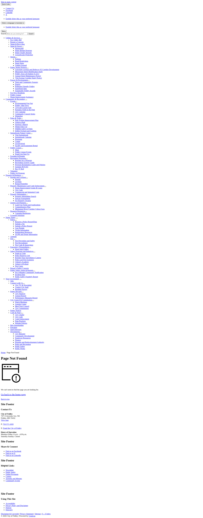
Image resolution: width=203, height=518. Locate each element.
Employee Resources (23, 338)
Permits (18, 179)
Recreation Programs (18, 158)
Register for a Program (23, 160)
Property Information (18, 194)
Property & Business (13, 175)
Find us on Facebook (13, 451)
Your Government (12, 279)
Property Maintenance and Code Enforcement (27, 186)
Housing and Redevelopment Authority (29, 342)
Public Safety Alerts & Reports (21, 270)
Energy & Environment (19, 80)
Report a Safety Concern (19, 268)
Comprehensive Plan (22, 207)
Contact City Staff (21, 287)
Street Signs (19, 63)
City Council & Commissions (21, 300)
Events (12, 101)
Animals (13, 237)
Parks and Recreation (23, 344)
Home (3, 353)
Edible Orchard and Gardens (25, 131)
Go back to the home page (13, 394)
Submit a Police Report (23, 226)
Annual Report (20, 296)
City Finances (20, 294)
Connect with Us (16, 283)
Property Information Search (25, 196)
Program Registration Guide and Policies (30, 165)
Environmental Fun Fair (24, 103)
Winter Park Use (21, 127)
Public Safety (11, 218)
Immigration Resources (23, 232)
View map (5, 420)
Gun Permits (19, 228)
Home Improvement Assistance (21, 97)
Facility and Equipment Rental (26, 146)
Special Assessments (22, 199)
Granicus (32, 516)
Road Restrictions (21, 61)
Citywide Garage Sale (23, 108)
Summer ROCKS (21, 167)
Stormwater (19, 48)
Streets (12, 57)
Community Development (24, 336)
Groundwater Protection (24, 55)
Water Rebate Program (23, 51)
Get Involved (20, 144)
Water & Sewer (16, 46)
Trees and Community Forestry (26, 82)
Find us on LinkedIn (13, 455)
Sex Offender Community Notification (29, 273)
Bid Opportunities (17, 325)
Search (3, 34)
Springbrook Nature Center (20, 133)
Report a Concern (16, 42)
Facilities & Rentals (17, 156)
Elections (13, 327)
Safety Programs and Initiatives (21, 251)
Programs (18, 139)
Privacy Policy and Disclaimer (17, 506)
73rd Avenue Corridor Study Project (28, 78)
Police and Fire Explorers (24, 260)
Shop (17, 150)
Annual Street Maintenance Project (28, 76)
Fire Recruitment (21, 243)
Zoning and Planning (18, 203)
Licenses (18, 182)
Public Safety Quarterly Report (26, 277)
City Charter (19, 315)
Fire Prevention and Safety (25, 241)
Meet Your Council (22, 306)
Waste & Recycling (17, 44)
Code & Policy (15, 313)
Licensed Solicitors (17, 215)
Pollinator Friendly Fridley (25, 86)
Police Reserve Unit (22, 256)
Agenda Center (20, 304)
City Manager (20, 334)
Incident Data (20, 275)
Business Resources (17, 211)
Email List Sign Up (22, 154)
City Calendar (20, 112)
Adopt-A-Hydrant (21, 264)
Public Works (20, 349)
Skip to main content (8, 2)
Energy (17, 84)
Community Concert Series (25, 114)
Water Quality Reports (23, 53)
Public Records (16, 292)
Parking (18, 59)
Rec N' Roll (19, 169)
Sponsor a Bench (21, 125)
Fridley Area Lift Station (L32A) (27, 74)
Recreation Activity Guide (24, 163)
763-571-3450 (8, 424)
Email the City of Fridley (12, 428)
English (22, 19)
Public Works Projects (18, 67)
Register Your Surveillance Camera (28, 258)
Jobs (12, 281)
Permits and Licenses (18, 177)
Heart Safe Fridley (22, 249)
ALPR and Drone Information (26, 234)
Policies (8, 508)
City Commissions (22, 308)
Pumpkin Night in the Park (25, 110)
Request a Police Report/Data (26, 222)
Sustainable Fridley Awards (25, 91)
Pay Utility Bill (15, 40)
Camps (17, 141)
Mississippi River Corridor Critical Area (30, 209)
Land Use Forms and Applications (27, 205)
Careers (8, 476)
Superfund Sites (21, 89)
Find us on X (10, 453)
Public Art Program (17, 173)
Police (12, 220)
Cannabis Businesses (23, 213)
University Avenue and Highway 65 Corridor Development (37, 70)
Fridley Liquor (15, 95)
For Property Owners (23, 201)
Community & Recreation (15, 99)
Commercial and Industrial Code (27, 192)
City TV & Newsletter (23, 285)
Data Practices (20, 321)
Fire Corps (19, 266)
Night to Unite (20, 253)
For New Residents (17, 93)
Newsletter (10, 470)
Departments (15, 332)
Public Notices (15, 311)
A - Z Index (46, 514)
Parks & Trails (15, 118)
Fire (11, 239)
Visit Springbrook (21, 135)
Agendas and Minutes (14, 479)
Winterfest (19, 116)
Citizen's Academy (22, 262)
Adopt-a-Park (20, 122)
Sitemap (38, 514)
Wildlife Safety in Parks (24, 129)
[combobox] (13, 23)
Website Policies (21, 323)
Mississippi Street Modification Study (29, 72)
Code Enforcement (22, 319)
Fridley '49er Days (22, 106)
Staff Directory (15, 330)
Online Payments (12, 474)
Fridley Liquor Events (23, 152)
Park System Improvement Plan (26, 120)
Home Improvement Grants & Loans (28, 188)
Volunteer (14, 171)
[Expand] (21, 38)
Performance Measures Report (26, 298)
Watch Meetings (21, 302)
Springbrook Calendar (23, 137)
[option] (104, 19)
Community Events (13, 481)
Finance (18, 340)
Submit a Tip (20, 224)
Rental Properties (21, 184)
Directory (9, 510)
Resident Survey (21, 289)
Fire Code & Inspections (24, 245)
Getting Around (21, 65)
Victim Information (22, 230)
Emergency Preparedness (19, 247)
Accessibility (10, 503)
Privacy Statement (26, 514)
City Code (19, 190)
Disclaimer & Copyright (10, 514)
